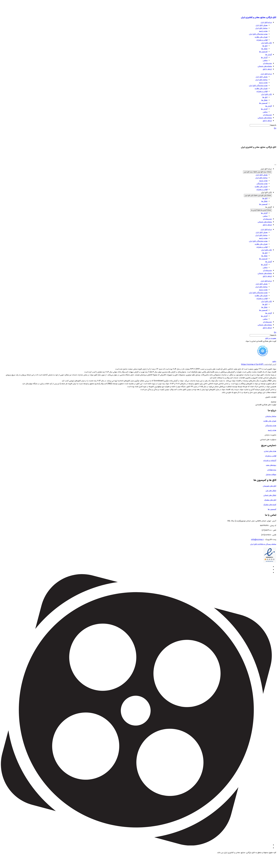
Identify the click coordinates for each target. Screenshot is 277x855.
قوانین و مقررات (261, 40)
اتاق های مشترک (270, 500)
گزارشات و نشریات (269, 460)
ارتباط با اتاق (267, 69)
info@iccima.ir (257, 539)
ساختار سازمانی (270, 416)
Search (273, 125)
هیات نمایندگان (270, 425)
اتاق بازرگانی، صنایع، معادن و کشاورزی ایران (258, 17)
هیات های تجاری (270, 451)
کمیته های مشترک (269, 504)
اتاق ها (264, 45)
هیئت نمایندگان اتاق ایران (258, 34)
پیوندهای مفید (271, 465)
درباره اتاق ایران (266, 22)
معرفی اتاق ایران (261, 25)
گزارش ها (268, 54)
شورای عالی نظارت (261, 37)
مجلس (265, 60)
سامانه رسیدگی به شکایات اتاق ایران (263, 544)
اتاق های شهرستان (269, 486)
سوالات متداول (271, 474)
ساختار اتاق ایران (261, 28)
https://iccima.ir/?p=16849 (258, 364)
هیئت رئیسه (263, 31)
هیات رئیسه (272, 430)
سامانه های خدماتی (265, 66)
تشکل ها (264, 48)
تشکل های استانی (269, 495)
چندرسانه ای (267, 63)
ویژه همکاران (271, 469)
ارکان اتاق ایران (266, 43)
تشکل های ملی (271, 490)
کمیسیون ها (263, 51)
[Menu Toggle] (275, 164)
